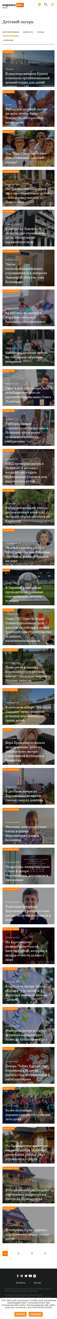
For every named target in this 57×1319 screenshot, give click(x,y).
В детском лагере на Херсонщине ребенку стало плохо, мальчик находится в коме (28, 913)
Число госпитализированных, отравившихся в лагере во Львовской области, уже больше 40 (26, 273)
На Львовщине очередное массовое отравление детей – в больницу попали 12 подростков (27, 196)
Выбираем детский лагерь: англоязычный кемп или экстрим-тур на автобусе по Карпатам (27, 515)
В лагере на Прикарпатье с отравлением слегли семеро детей (27, 1234)
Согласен (20, 1314)
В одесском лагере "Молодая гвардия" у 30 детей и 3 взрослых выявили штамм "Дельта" (28, 993)
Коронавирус (10, 650)
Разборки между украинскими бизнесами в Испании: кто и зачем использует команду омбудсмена (26, 432)
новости (28, 32)
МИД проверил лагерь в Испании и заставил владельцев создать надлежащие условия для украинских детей (26, 472)
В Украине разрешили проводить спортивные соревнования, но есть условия (24, 594)
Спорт (6, 570)
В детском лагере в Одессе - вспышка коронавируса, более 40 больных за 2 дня (27, 1035)
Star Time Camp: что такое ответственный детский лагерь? (26, 158)
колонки (8, 40)
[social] (18, 1276)
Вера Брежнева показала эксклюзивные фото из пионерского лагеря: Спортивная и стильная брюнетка (25, 751)
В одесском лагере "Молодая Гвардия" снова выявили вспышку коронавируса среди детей (28, 714)
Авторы (37, 1282)
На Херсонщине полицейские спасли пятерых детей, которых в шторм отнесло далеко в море (26, 951)
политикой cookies (42, 1307)
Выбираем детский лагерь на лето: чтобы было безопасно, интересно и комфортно (26, 116)
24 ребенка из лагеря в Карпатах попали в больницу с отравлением (25, 317)
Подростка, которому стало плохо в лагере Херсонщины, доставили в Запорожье (27, 873)
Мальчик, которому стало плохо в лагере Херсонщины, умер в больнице (26, 834)
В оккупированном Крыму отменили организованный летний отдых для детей (27, 78)
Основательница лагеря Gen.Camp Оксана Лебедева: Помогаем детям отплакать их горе (28, 554)
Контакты (20, 1282)
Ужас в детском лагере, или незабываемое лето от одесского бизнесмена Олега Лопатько (28, 395)
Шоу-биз (7, 730)
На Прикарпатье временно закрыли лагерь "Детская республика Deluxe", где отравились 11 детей (26, 1153)
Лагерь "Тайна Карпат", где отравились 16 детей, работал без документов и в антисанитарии (27, 1073)
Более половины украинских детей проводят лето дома (28, 1115)
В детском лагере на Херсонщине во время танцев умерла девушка (24, 796)
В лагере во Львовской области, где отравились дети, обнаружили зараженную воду (25, 235)
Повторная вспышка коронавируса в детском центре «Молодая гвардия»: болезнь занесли (27, 674)
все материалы (11, 32)
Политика (8, 52)
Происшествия (11, 171)
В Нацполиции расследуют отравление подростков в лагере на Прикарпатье (27, 1195)
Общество (8, 92)
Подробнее (35, 1314)
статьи (40, 32)
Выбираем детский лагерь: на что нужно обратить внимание (26, 357)
